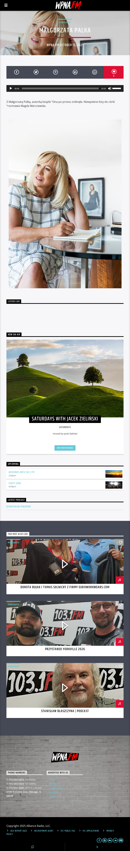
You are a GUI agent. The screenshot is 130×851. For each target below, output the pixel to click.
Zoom (52, 796)
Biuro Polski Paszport (18, 506)
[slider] (117, 88)
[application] (64, 88)
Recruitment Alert (43, 831)
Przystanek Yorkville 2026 (65, 649)
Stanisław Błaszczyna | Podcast (65, 711)
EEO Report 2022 (18, 831)
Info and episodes (65, 448)
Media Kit (54, 783)
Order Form (55, 788)
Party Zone (15, 483)
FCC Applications (91, 831)
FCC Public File (68, 831)
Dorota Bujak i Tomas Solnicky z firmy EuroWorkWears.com (65, 587)
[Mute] (109, 88)
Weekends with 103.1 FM (22, 472)
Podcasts (65, 22)
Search (53, 792)
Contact (53, 779)
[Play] (11, 88)
